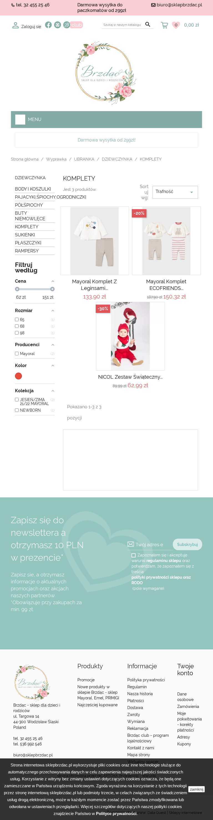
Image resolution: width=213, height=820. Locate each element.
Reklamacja (137, 728)
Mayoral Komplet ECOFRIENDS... (166, 285)
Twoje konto (185, 669)
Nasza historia (140, 694)
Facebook (48, 24)
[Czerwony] (18, 376)
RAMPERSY (27, 251)
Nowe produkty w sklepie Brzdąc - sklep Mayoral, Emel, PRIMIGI (98, 692)
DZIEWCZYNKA (30, 178)
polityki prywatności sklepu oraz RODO (161, 580)
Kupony (184, 744)
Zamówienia (188, 706)
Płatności (135, 700)
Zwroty (133, 714)
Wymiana (136, 721)
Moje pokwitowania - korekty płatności (189, 721)
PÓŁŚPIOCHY (29, 205)
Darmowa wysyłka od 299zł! (107, 140)
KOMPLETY (26, 226)
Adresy (183, 737)
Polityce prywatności (116, 813)
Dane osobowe (185, 697)
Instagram (57, 24)
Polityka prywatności (146, 680)
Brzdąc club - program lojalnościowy (148, 738)
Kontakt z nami (140, 748)
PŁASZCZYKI (28, 243)
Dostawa (135, 707)
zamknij (196, 789)
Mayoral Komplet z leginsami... (94, 285)
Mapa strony (138, 755)
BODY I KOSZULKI (33, 189)
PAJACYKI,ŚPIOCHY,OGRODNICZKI (35, 197)
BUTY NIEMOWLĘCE (30, 216)
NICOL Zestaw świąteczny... (130, 377)
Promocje (86, 680)
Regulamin (137, 687)
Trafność (175, 192)
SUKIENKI (25, 234)
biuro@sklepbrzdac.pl (179, 4)
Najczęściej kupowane (97, 705)
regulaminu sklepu (163, 560)
